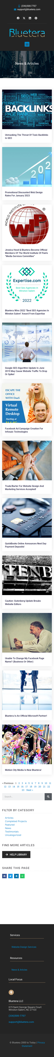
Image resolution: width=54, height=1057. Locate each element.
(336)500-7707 (17, 1015)
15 (18, 786)
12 (5, 786)
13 (9, 786)
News (8, 828)
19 (35, 786)
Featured (10, 824)
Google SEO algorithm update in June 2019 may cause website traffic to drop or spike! (26, 371)
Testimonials (12, 831)
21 (44, 786)
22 (48, 786)
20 (39, 786)
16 (22, 786)
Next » (29, 789)
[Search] (48, 796)
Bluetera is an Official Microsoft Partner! (26, 715)
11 (50, 783)
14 (14, 786)
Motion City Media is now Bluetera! (23, 770)
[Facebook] (18, 18)
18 (31, 786)
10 (46, 783)
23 (23, 789)
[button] (27, 44)
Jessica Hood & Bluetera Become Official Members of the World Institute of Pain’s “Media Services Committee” (26, 253)
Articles (9, 817)
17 (26, 786)
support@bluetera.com (21, 1021)
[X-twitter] (24, 18)
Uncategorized (13, 835)
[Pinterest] (35, 18)
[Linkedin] (30, 18)
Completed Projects (16, 821)
